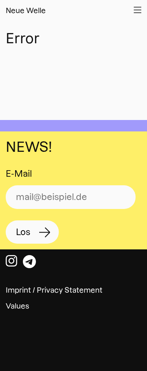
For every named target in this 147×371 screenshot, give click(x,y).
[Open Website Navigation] (137, 10)
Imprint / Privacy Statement (54, 290)
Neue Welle (26, 10)
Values (17, 306)
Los (23, 232)
